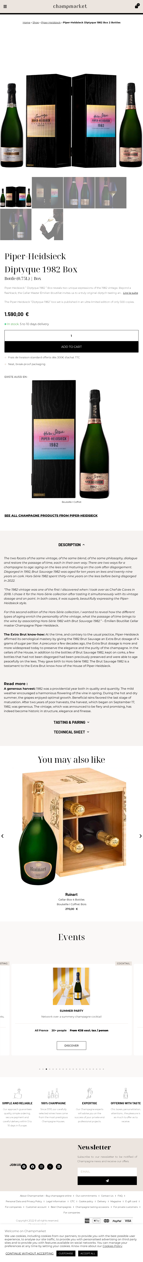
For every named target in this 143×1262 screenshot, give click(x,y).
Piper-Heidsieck (51, 22)
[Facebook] (33, 1167)
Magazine (115, 1201)
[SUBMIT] (107, 1180)
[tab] (71, 544)
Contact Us (107, 1195)
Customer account (36, 1207)
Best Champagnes (61, 1207)
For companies (13, 1207)
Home (26, 22)
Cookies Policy (112, 1246)
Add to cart (71, 347)
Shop (36, 22)
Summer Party (71, 1010)
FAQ (120, 1195)
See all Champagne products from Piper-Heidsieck (51, 515)
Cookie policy (86, 1201)
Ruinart (71, 894)
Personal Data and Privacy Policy (24, 1201)
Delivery (101, 1201)
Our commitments (86, 1195)
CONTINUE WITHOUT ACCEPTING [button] (30, 1253)
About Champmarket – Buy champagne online (46, 1195)
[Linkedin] (59, 1167)
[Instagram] (41, 1167)
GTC (72, 1201)
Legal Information (56, 1201)
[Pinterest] (24, 1167)
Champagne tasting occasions (92, 1207)
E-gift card (131, 1201)
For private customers (125, 1207)
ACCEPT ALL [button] (87, 1253)
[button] (5, 6)
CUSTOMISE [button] (66, 1253)
